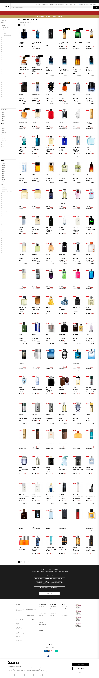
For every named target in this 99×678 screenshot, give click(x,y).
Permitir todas (81, 664)
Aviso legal (64, 608)
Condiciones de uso (65, 606)
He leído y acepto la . (50, 587)
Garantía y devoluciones (43, 613)
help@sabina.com (19, 628)
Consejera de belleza (42, 618)
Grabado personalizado (43, 627)
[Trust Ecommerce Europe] (50, 656)
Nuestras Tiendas (42, 608)
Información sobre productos (30, 616)
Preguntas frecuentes (45, 4)
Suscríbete (49, 593)
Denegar (80, 672)
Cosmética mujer (53, 608)
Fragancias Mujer (53, 606)
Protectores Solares (53, 618)
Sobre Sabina (41, 606)
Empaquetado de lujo (42, 624)
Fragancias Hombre (53, 611)
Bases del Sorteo (65, 615)
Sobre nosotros (38, 4)
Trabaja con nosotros (31, 619)
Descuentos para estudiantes (42, 630)
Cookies (63, 611)
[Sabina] (5, 5)
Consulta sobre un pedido (31, 618)
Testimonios (41, 622)
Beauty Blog (41, 615)
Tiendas (67, 4)
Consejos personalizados (53, 4)
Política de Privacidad (54, 587)
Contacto (71, 4)
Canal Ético (64, 618)
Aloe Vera (52, 620)
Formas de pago (42, 620)
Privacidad (63, 613)
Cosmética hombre (53, 613)
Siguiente (31, 24)
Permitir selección (80, 668)
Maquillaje (52, 615)
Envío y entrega (41, 611)
